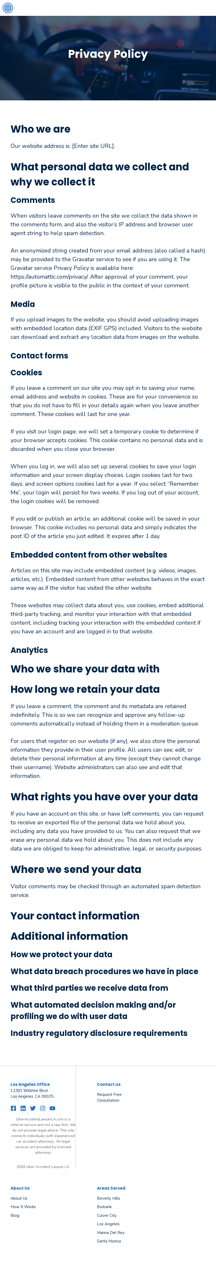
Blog (15, 1215)
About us (19, 1198)
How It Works (23, 1206)
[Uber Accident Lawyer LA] (8, 8)
